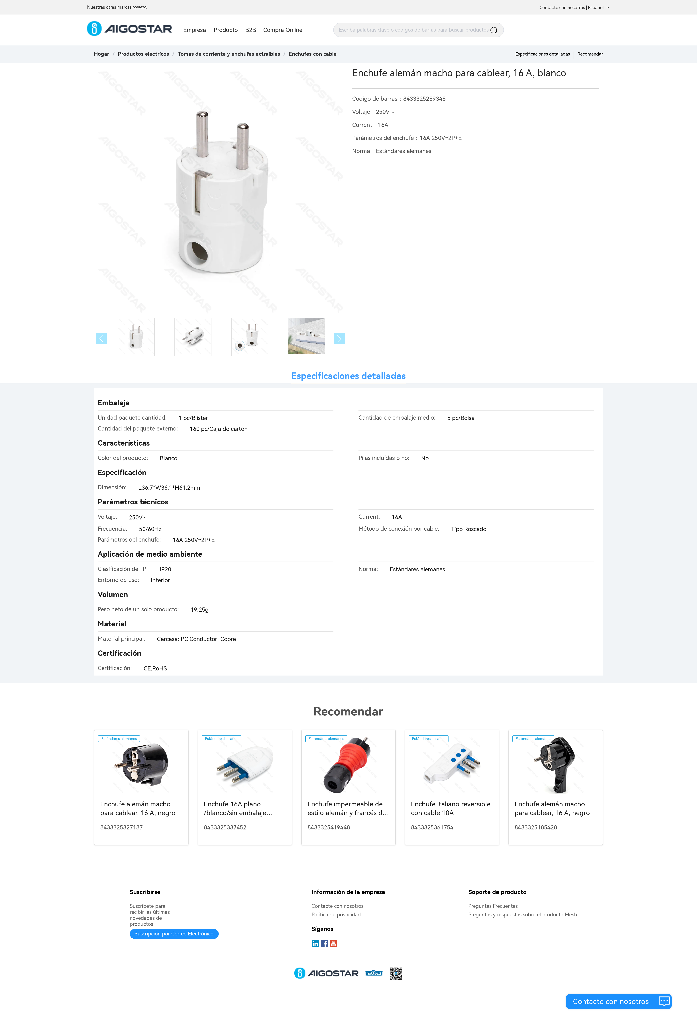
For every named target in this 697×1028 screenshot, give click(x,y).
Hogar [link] (101, 54)
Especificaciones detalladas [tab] (348, 376)
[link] (143, 54)
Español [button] (596, 7)
